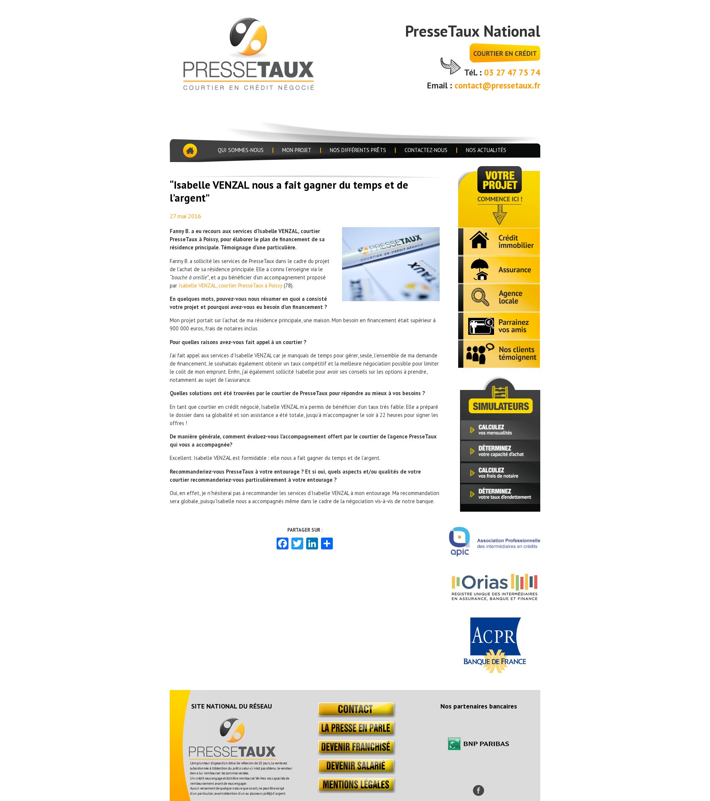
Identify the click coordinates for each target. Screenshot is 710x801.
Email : (440, 85)
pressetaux (260, 52)
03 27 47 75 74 (512, 72)
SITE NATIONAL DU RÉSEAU (231, 706)
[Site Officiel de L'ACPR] (495, 670)
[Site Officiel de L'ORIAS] (494, 598)
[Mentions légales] (355, 791)
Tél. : (474, 72)
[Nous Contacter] (355, 715)
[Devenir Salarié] (355, 772)
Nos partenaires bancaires (478, 706)
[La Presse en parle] (355, 734)
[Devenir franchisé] (355, 753)
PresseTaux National (472, 31)
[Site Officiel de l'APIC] (494, 554)
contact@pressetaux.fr (497, 85)
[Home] (189, 150)
